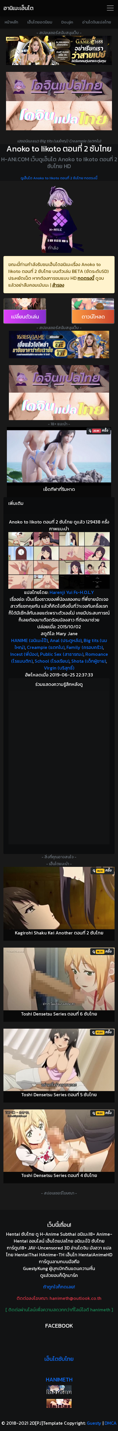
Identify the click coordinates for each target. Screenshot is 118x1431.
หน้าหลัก (11, 22)
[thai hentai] (59, 379)
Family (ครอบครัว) (84, 647)
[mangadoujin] (59, 115)
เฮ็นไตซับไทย (59, 1359)
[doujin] (59, 86)
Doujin (67, 22)
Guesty (94, 1423)
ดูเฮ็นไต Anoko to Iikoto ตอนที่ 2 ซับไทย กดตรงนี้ (59, 178)
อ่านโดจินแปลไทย (96, 22)
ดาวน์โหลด (93, 316)
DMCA (111, 1423)
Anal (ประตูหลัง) (66, 640)
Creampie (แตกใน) (45, 647)
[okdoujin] (59, 1389)
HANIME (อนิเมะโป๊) (29, 640)
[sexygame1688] (59, 50)
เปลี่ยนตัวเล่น (25, 316)
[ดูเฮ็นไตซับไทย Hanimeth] (59, 1403)
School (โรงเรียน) (52, 661)
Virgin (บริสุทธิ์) (59, 667)
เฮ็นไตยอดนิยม (39, 22)
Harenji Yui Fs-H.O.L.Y (72, 592)
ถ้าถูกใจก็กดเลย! (59, 1286)
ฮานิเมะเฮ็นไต (18, 8)
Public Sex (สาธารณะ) (61, 654)
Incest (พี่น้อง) (24, 654)
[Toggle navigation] (110, 8)
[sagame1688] (59, 344)
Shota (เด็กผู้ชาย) (88, 661)
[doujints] (59, 406)
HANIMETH (59, 1379)
